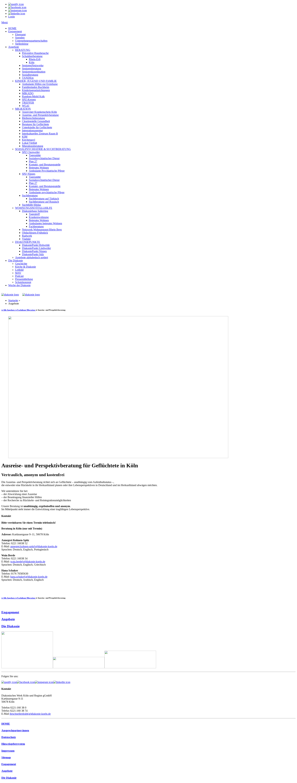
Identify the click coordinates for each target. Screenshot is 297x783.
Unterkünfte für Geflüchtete (37, 127)
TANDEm (28, 77)
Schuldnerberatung (32, 56)
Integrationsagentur (32, 130)
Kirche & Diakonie (25, 266)
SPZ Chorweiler (31, 152)
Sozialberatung (30, 74)
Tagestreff (34, 214)
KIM (24, 136)
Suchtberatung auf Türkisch (44, 198)
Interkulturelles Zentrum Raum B (40, 133)
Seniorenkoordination (33, 71)
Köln (31, 62)
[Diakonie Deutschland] (130, 667)
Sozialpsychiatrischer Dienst (44, 158)
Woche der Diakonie (19, 285)
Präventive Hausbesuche (35, 53)
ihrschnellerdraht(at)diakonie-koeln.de (30, 713)
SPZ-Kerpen (29, 99)
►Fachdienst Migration (25, 310)
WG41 (25, 105)
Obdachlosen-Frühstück (35, 232)
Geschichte (21, 263)
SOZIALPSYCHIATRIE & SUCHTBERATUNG (43, 149)
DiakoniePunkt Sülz (33, 254)
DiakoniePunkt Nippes (34, 251)
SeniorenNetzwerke (32, 65)
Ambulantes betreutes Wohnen (45, 223)
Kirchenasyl (28, 139)
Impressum (7, 750)
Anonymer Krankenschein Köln (39, 111)
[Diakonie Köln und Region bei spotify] (9, 682)
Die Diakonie (15, 260)
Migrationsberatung (32, 145)
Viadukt (26, 238)
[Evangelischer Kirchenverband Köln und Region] (78, 667)
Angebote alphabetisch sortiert (31, 257)
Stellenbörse (21, 43)
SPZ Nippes (28, 173)
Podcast (19, 276)
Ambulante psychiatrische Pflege (46, 192)
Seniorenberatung (31, 68)
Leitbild (19, 269)
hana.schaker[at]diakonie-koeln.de (28, 576)
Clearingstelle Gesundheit (36, 121)
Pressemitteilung (24, 279)
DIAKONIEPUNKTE (27, 241)
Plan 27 (33, 161)
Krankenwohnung (39, 217)
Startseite (13, 300)
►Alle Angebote (8, 310)
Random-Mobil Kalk (33, 96)
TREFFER (28, 102)
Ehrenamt (20, 34)
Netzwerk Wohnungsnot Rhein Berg (42, 229)
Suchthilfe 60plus (31, 204)
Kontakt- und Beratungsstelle (44, 164)
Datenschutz (8, 737)
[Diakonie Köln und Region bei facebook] (26, 682)
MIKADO (28, 93)
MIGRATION (23, 108)
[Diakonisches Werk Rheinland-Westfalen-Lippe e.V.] (27, 667)
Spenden (20, 37)
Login (11, 16)
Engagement (15, 31)
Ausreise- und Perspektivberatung (40, 115)
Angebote (13, 46)
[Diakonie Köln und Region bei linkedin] (61, 682)
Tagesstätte (35, 155)
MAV (18, 272)
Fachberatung (36, 226)
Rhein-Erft (34, 59)
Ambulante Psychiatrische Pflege (47, 170)
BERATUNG (22, 50)
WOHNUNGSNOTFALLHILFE (33, 207)
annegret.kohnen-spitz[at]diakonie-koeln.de (33, 546)
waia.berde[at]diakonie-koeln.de (27, 561)
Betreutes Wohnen (39, 167)
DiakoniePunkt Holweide (36, 245)
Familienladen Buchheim (35, 87)
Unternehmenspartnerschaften (31, 40)
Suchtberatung (30, 195)
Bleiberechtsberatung (33, 118)
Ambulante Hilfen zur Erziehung (40, 84)
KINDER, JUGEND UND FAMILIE (36, 80)
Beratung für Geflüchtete (35, 124)
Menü (4, 22)
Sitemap (6, 757)
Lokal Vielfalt (29, 142)
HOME (12, 28)
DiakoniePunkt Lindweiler (36, 248)
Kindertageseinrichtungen (36, 90)
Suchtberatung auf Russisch (44, 201)
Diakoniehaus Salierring (35, 211)
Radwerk (27, 235)
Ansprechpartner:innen (15, 730)
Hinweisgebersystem (13, 743)
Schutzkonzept (23, 282)
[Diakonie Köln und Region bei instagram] (44, 682)
